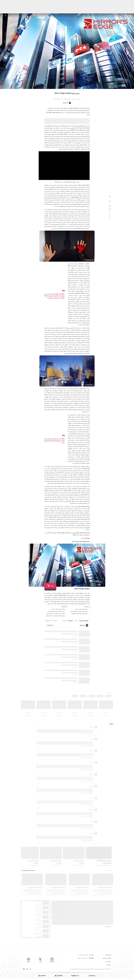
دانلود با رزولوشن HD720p (61, 182)
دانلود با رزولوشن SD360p (73, 182)
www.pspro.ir (86, 535)
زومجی (82, 538)
